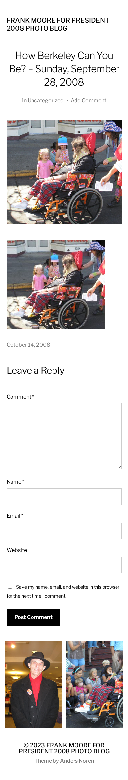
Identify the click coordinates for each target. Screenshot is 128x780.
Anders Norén (77, 761)
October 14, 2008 (28, 344)
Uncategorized (46, 100)
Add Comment (88, 100)
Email (15, 515)
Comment (20, 396)
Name (15, 482)
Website (17, 550)
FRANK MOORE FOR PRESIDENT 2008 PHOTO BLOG (58, 24)
